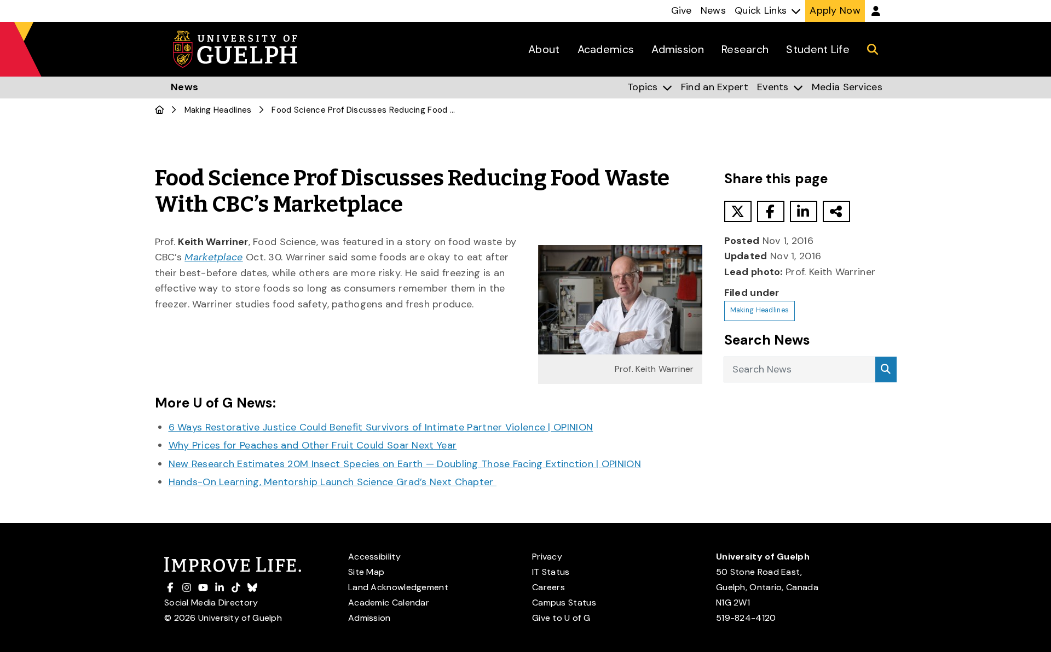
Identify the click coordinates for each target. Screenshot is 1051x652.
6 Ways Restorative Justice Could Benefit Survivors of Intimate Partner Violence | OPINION (381, 427)
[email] (836, 211)
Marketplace (213, 257)
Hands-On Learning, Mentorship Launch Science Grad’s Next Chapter (333, 481)
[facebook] (770, 211)
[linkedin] (803, 211)
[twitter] (738, 211)
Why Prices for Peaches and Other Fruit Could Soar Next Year (313, 445)
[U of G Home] (159, 109)
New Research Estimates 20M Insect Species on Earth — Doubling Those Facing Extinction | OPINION (405, 463)
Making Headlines (218, 109)
